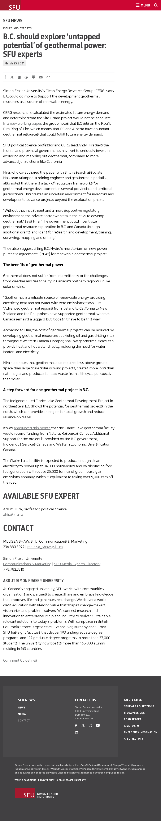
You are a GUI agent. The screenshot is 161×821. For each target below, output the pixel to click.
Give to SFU (131, 726)
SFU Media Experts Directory (77, 564)
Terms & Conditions (25, 780)
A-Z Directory (133, 738)
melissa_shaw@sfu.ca (45, 546)
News (21, 707)
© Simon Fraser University (71, 780)
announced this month (32, 428)
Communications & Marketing (27, 564)
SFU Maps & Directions (139, 706)
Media (22, 714)
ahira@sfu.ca (13, 514)
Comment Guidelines (20, 660)
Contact (24, 720)
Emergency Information (140, 732)
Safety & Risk (133, 700)
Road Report (133, 719)
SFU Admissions (134, 713)
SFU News (12, 20)
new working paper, (26, 123)
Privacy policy (46, 780)
